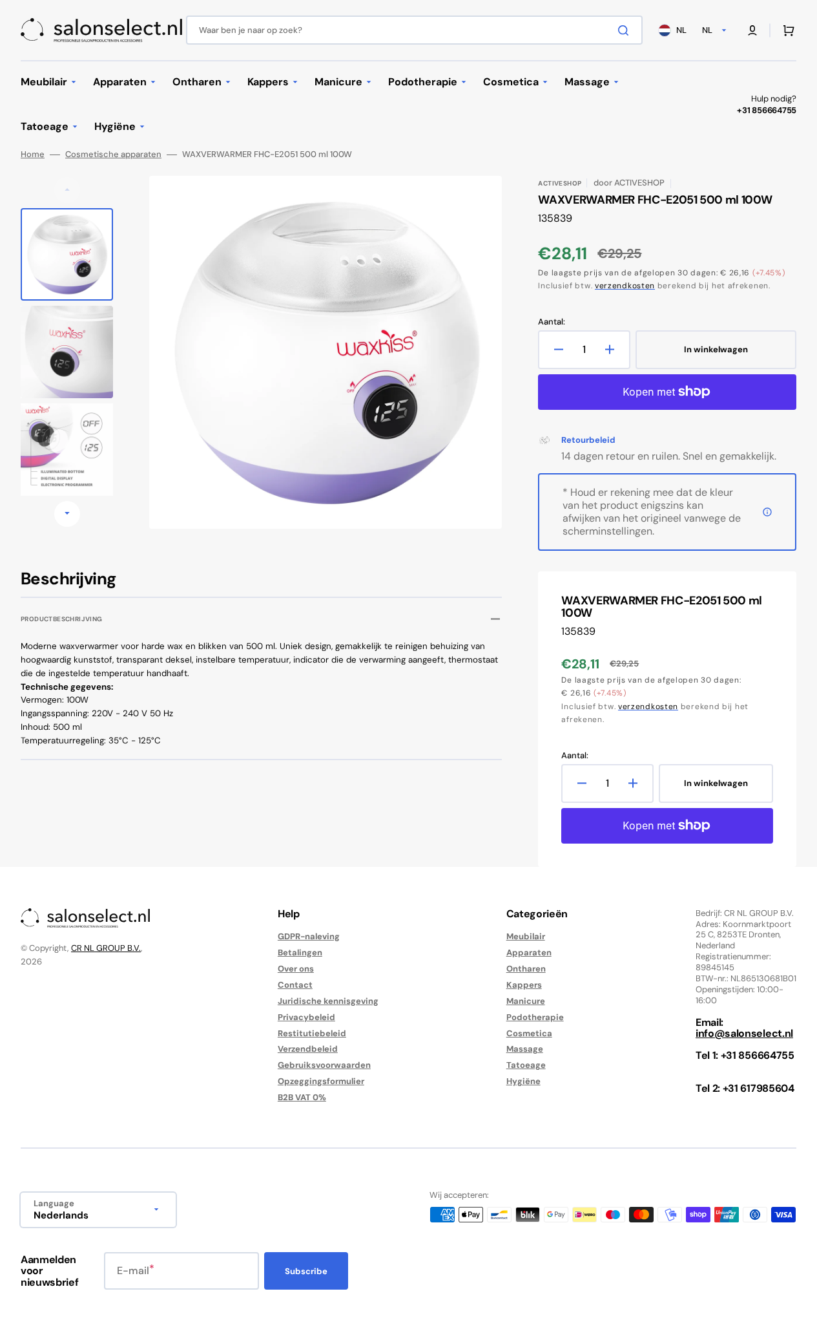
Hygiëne (523, 1081)
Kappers (524, 984)
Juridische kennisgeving (328, 1001)
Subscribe (306, 1271)
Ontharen (526, 968)
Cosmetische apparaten (113, 154)
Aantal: (551, 322)
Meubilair (525, 937)
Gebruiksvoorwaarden (324, 1064)
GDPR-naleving (309, 937)
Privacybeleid (306, 1017)
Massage (524, 1048)
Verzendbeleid (308, 1048)
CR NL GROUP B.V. (106, 947)
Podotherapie (535, 1017)
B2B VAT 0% (302, 1097)
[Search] (626, 30)
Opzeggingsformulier (321, 1081)
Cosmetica (529, 1033)
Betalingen (300, 952)
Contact (295, 984)
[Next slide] (67, 514)
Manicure (525, 1001)
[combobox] (414, 30)
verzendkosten (625, 286)
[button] (752, 30)
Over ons (296, 968)
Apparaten (529, 952)
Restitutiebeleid (312, 1033)
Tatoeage (526, 1064)
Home (33, 154)
